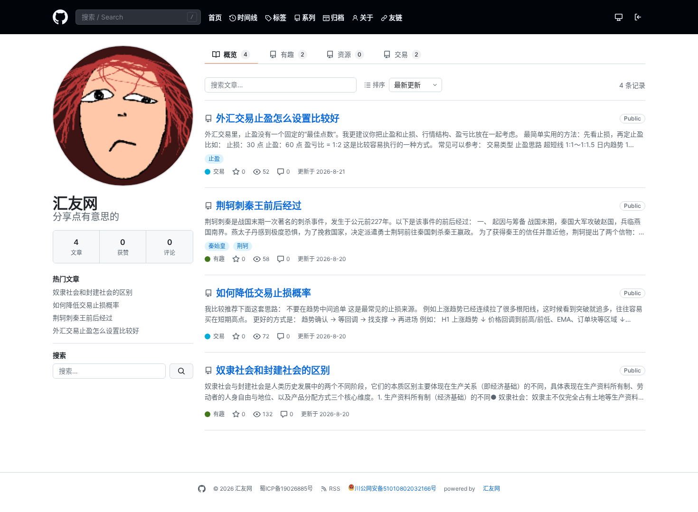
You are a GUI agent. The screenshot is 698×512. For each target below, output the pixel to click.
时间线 (246, 17)
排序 (379, 84)
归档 (337, 17)
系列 (308, 17)
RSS (334, 488)
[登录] (637, 17)
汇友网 (491, 488)
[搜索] (181, 371)
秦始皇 (217, 246)
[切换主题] (618, 17)
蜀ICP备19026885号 (286, 488)
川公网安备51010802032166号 (395, 488)
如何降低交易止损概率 (86, 305)
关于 (365, 17)
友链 (394, 17)
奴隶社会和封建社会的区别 (92, 292)
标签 (279, 17)
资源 (349, 54)
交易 (406, 54)
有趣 (292, 54)
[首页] (60, 17)
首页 (215, 17)
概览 (235, 54)
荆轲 (242, 246)
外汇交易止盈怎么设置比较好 (96, 330)
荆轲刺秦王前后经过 (83, 318)
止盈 (214, 158)
